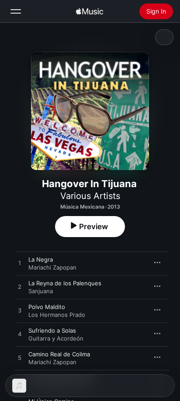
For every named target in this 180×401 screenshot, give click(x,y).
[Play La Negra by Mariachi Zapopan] (19, 263)
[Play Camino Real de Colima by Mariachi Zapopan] (19, 358)
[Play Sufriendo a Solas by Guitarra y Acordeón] (19, 334)
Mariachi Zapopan (52, 267)
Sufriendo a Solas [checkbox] (52, 330)
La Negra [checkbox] (40, 259)
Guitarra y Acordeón (55, 338)
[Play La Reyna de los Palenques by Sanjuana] (19, 287)
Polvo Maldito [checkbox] (46, 306)
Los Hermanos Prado (56, 314)
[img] (89, 11)
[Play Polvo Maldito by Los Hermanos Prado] (19, 311)
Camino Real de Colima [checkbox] (59, 354)
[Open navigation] (15, 11)
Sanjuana (40, 291)
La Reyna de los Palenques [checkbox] (64, 283)
